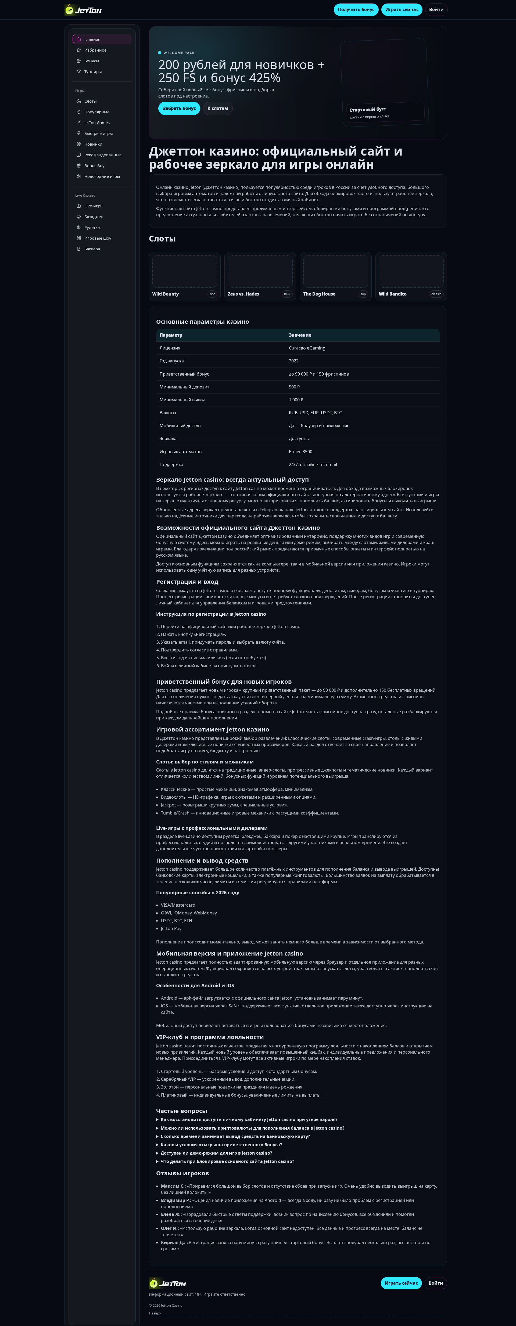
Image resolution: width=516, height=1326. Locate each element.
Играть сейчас (401, 9)
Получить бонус (356, 9)
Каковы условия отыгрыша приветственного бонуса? (221, 1145)
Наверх (155, 1313)
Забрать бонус (179, 108)
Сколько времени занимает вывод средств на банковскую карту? (235, 1136)
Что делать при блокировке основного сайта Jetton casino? (227, 1161)
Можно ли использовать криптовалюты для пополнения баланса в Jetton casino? (253, 1128)
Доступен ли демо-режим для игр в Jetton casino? (216, 1153)
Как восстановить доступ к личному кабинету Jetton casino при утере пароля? (249, 1119)
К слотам (217, 108)
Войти (436, 9)
